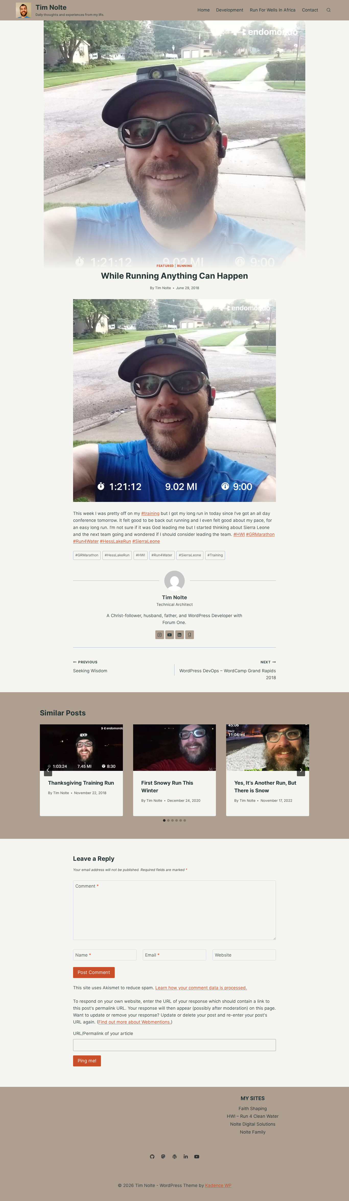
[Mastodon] (163, 1156)
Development (229, 10)
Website (223, 955)
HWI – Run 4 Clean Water (252, 1116)
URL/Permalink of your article (103, 1033)
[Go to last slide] (48, 770)
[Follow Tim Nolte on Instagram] (159, 634)
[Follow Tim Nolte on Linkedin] (179, 634)
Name (83, 955)
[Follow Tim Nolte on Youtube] (169, 634)
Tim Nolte (163, 288)
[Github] (152, 1156)
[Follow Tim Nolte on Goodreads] (189, 634)
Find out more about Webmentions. (134, 1022)
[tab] (164, 820)
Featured (165, 266)
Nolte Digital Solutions (252, 1124)
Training (215, 555)
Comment (87, 886)
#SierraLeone (146, 541)
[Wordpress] (174, 1156)
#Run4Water (86, 541)
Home (203, 10)
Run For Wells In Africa (273, 10)
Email (152, 955)
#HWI (239, 534)
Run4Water (162, 555)
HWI (140, 555)
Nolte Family (252, 1132)
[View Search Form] (328, 10)
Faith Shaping (253, 1108)
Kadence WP (218, 1185)
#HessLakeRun (115, 541)
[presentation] (81, 747)
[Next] (301, 770)
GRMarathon (86, 555)
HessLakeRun (117, 555)
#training (150, 513)
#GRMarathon (260, 534)
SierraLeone (190, 555)
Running (184, 266)
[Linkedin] (185, 1156)
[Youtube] (196, 1156)
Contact (310, 10)
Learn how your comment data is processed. (201, 987)
